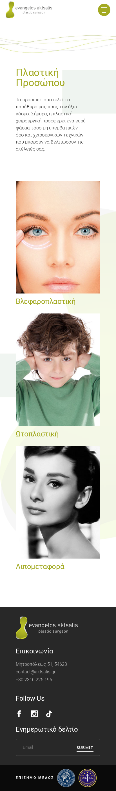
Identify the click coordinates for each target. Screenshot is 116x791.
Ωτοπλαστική (37, 434)
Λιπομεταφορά (40, 566)
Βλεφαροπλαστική (45, 301)
